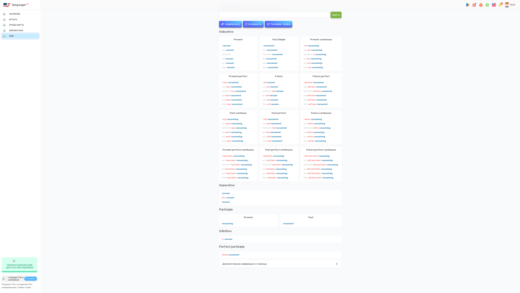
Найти (336, 14)
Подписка (6, 284)
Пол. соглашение (20, 284)
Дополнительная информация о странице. (244, 264)
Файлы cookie (24, 287)
